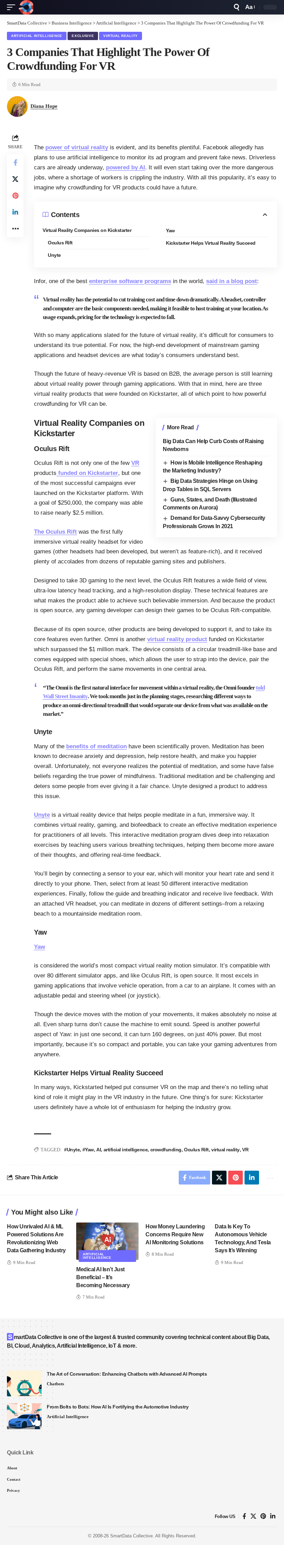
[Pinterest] (263, 1516)
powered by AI (125, 167)
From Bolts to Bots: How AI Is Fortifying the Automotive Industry (117, 1407)
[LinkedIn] (272, 1516)
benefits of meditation (96, 746)
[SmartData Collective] (26, 7)
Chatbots (55, 1383)
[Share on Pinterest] (15, 195)
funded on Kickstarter (87, 473)
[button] (13, 7)
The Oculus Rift (55, 531)
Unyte (54, 255)
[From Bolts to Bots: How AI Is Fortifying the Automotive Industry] (24, 1416)
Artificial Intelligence (36, 36)
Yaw (170, 230)
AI (98, 1149)
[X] (253, 1516)
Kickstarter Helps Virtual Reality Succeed (211, 243)
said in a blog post (231, 281)
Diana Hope (43, 106)
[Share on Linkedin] (15, 212)
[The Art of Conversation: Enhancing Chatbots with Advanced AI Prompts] (24, 1383)
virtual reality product (177, 639)
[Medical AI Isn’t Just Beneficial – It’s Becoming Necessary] (107, 1241)
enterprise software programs (130, 281)
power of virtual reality (76, 147)
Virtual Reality (120, 36)
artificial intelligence (126, 1149)
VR (135, 463)
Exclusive (83, 36)
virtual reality (225, 1149)
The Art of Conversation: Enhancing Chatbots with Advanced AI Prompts (127, 1374)
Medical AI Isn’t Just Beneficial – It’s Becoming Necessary (103, 1277)
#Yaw (88, 1149)
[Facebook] (244, 1516)
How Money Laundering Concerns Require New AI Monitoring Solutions (175, 1234)
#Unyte (72, 1149)
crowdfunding (165, 1149)
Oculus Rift (60, 242)
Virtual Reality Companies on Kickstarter (87, 230)
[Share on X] (15, 179)
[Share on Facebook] (15, 162)
